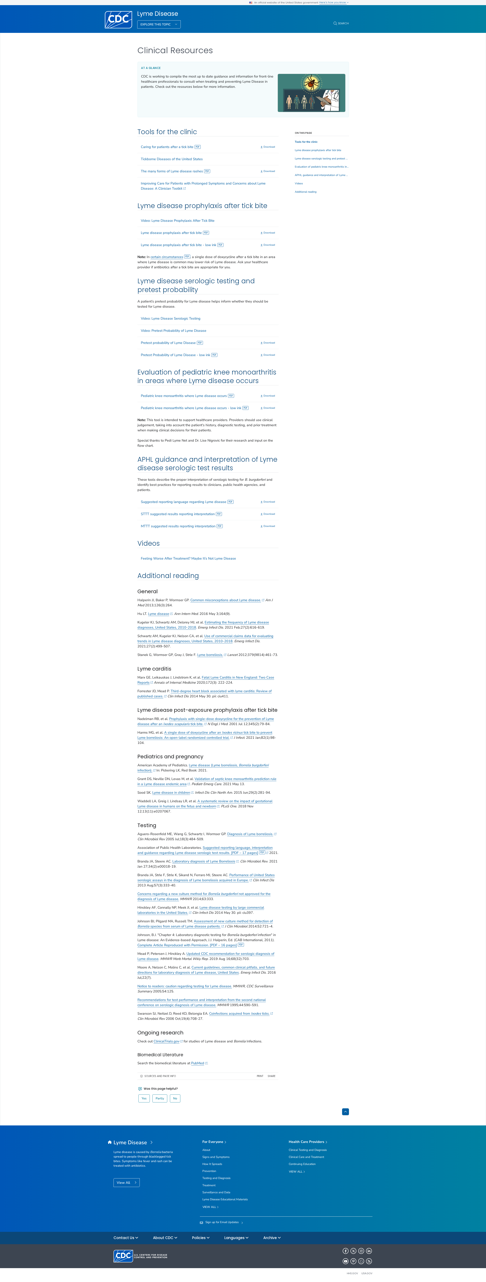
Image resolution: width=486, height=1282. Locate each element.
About (206, 1150)
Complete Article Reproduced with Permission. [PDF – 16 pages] (187, 945)
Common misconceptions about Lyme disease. (225, 600)
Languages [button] (234, 1237)
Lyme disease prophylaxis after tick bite (171, 232)
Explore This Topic (155, 24)
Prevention (209, 1171)
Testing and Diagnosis (216, 1178)
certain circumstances (167, 257)
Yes (144, 1098)
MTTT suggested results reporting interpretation (178, 526)
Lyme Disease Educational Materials (225, 1199)
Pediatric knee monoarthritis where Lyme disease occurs (184, 396)
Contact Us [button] (124, 1237)
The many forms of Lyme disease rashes (172, 171)
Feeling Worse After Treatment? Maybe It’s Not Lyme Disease (188, 558)
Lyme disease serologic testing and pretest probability (322, 158)
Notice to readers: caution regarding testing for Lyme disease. (184, 986)
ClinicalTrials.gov (166, 1041)
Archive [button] (270, 1237)
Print (260, 1076)
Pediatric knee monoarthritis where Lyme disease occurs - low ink (191, 408)
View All (124, 1182)
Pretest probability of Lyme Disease (168, 342)
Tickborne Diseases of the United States (172, 159)
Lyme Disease (157, 14)
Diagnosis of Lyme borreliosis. (250, 834)
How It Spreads (212, 1164)
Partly (160, 1098)
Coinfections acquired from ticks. (239, 1013)
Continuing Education (302, 1164)
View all (210, 1207)
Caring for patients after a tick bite (167, 147)
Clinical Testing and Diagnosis (308, 1150)
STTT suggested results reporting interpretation (178, 514)
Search (343, 23)
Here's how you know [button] (333, 2)
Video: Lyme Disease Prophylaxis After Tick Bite (178, 220)
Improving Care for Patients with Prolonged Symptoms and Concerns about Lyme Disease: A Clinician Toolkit (203, 186)
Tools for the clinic (306, 142)
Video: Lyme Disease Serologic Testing (170, 318)
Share (271, 1076)
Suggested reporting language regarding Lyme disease (183, 502)
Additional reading (305, 192)
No (175, 1098)
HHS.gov (352, 1273)
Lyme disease (158, 613)
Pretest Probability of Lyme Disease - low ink (175, 355)
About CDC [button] (163, 1237)
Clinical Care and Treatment (306, 1157)
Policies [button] (199, 1237)
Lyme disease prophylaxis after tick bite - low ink (178, 245)
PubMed (197, 1063)
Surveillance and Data (216, 1192)
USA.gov (366, 1273)
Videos (299, 183)
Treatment (208, 1185)
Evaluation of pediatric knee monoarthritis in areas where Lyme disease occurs (322, 167)
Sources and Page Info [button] (160, 1076)
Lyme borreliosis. (210, 654)
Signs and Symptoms (216, 1157)
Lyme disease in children (171, 792)
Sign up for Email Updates (222, 1222)
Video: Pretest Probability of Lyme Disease (173, 330)
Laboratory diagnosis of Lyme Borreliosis (203, 861)
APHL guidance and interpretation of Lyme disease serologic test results (322, 175)
